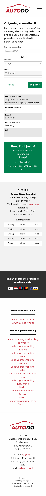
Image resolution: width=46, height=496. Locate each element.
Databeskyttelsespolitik (23, 486)
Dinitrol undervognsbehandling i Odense (23, 390)
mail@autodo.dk (25, 468)
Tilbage (10, 84)
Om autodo (23, 478)
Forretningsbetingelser (23, 481)
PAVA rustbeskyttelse (23, 319)
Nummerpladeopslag (12, 47)
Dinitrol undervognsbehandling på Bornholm (23, 401)
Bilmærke (7, 60)
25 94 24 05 (23, 161)
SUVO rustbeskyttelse (23, 323)
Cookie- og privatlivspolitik (23, 483)
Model (6, 69)
